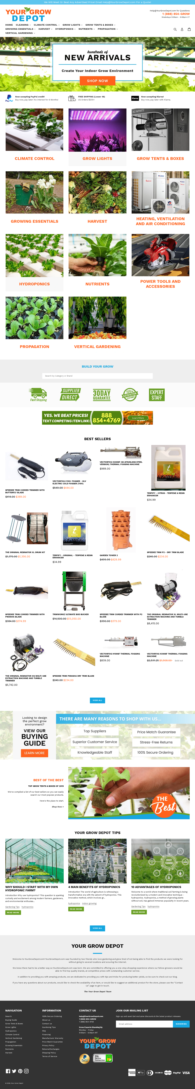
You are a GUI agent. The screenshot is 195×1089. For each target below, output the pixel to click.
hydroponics (27, 907)
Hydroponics (67, 28)
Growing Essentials (22, 28)
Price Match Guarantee (52, 1042)
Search (8, 1016)
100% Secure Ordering (52, 1016)
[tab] (96, 87)
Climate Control (48, 24)
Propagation (109, 28)
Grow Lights (74, 24)
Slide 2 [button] (98, 87)
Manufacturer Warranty (52, 1038)
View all (97, 700)
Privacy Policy (48, 1045)
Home (9, 24)
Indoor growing (89, 903)
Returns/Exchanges (50, 1049)
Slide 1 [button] (96, 87)
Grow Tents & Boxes (101, 24)
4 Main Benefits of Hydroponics (94, 887)
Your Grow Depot (17, 1083)
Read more (13, 912)
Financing (46, 1034)
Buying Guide (11, 1020)
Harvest (47, 28)
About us (46, 1020)
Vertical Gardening (21, 32)
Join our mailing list (132, 1010)
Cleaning (25, 24)
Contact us (47, 1024)
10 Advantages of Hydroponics (156, 887)
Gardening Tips (12, 907)
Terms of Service (49, 1056)
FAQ (44, 1031)
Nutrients (88, 28)
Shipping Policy (49, 1053)
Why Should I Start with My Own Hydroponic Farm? (31, 888)
